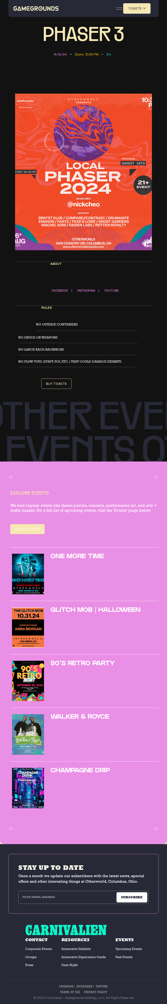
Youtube (102, 986)
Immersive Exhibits (76, 949)
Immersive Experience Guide (84, 957)
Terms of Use (70, 992)
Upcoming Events (128, 949)
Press (29, 965)
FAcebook (66, 986)
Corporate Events (38, 949)
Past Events (123, 957)
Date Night (70, 965)
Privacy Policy (95, 992)
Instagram (84, 986)
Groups (30, 957)
